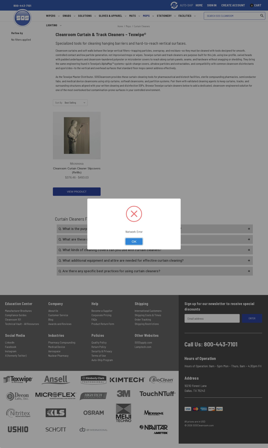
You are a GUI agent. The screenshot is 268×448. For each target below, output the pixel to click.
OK (134, 241)
